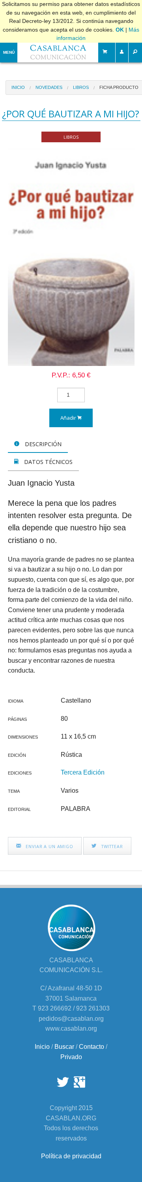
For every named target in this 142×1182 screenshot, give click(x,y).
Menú (9, 52)
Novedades (49, 87)
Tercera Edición (83, 772)
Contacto (91, 1046)
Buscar (64, 1046)
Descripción (42, 444)
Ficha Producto (118, 87)
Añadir (68, 417)
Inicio (18, 87)
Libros (81, 87)
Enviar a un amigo (48, 846)
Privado (71, 1057)
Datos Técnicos (47, 462)
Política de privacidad (71, 1156)
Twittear (111, 846)
